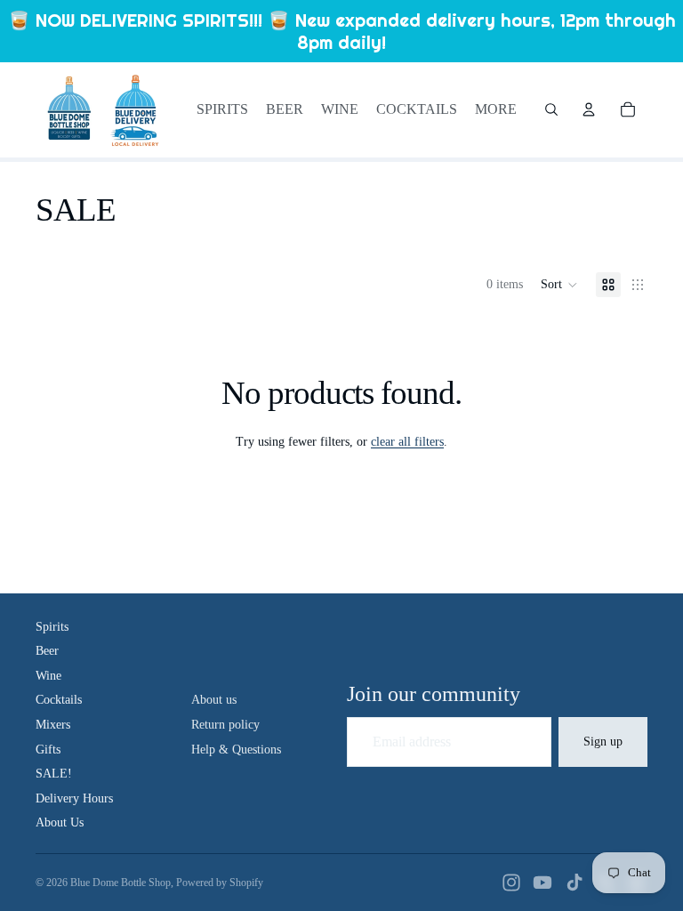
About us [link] (214, 699)
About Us (60, 822)
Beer (47, 650)
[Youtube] (542, 882)
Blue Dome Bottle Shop (120, 882)
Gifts (48, 749)
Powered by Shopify (219, 882)
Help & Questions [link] (236, 749)
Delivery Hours (74, 798)
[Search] (551, 109)
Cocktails (59, 699)
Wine (48, 675)
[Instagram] (511, 882)
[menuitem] (496, 109)
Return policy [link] (225, 724)
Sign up (603, 741)
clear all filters (407, 441)
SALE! (54, 773)
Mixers (53, 724)
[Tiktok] (574, 882)
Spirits (52, 626)
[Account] (588, 109)
